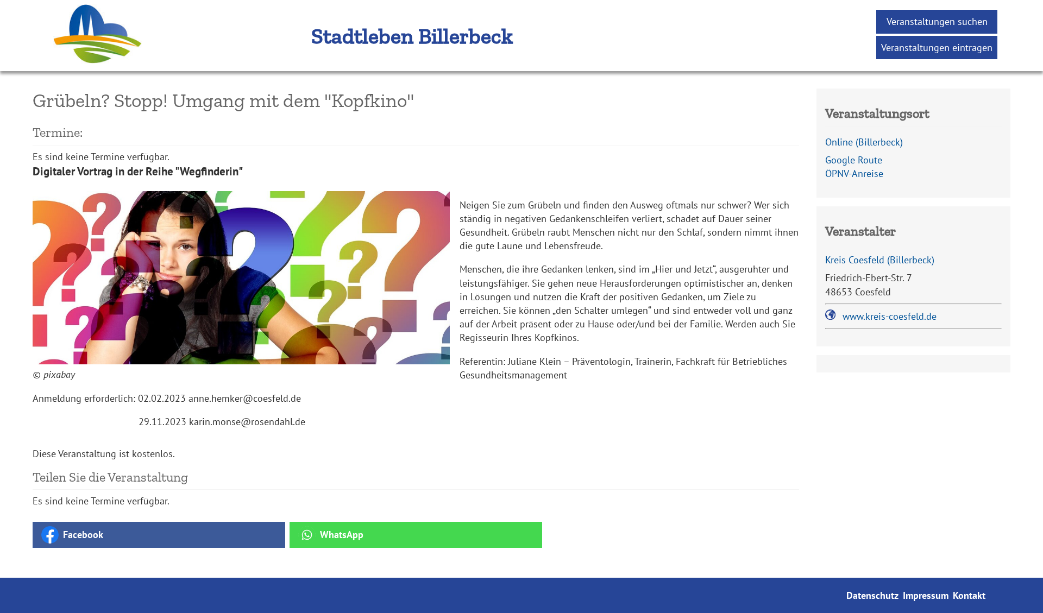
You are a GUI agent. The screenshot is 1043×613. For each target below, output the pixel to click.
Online (864, 142)
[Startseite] (81, 64)
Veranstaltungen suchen (937, 21)
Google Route (853, 160)
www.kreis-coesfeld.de (890, 316)
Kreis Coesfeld (879, 260)
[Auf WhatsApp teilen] (416, 535)
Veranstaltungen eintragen (936, 47)
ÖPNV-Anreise (854, 173)
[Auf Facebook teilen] (159, 535)
